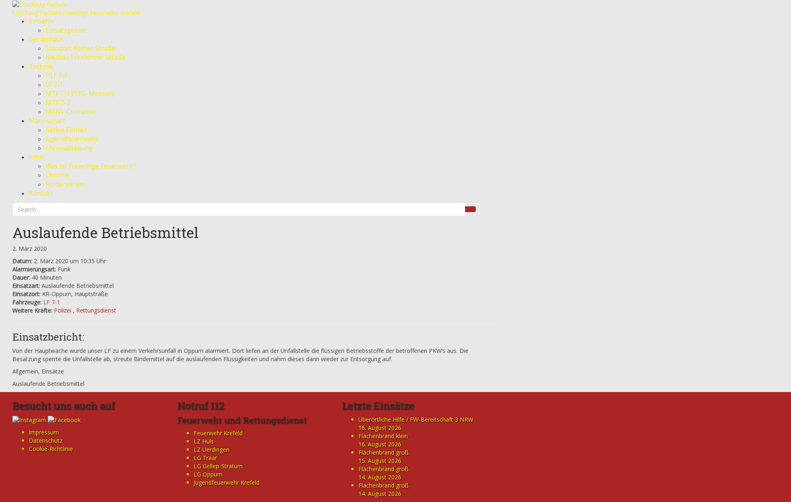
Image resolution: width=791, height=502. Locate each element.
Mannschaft (47, 121)
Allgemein (25, 371)
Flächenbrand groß (383, 452)
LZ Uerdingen (211, 449)
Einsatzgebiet (66, 30)
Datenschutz (46, 440)
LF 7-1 (54, 84)
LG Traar (205, 458)
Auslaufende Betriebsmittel (105, 232)
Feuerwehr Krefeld (218, 433)
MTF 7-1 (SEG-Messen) (80, 93)
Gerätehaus (46, 39)
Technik (41, 66)
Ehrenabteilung (68, 148)
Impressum (44, 432)
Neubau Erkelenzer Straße (85, 57)
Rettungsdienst (96, 310)
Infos (36, 157)
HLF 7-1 (56, 75)
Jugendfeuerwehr (71, 139)
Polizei (62, 310)
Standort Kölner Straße (80, 48)
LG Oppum (208, 474)
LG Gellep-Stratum (218, 466)
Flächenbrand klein (383, 436)
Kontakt (41, 193)
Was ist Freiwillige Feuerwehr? (90, 166)
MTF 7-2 (57, 102)
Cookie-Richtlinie (51, 449)
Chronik (57, 175)
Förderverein (65, 184)
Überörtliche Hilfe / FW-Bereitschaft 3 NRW (415, 419)
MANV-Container (71, 111)
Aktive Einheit (66, 130)
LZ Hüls (204, 441)
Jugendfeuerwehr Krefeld (227, 482)
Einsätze (41, 21)
